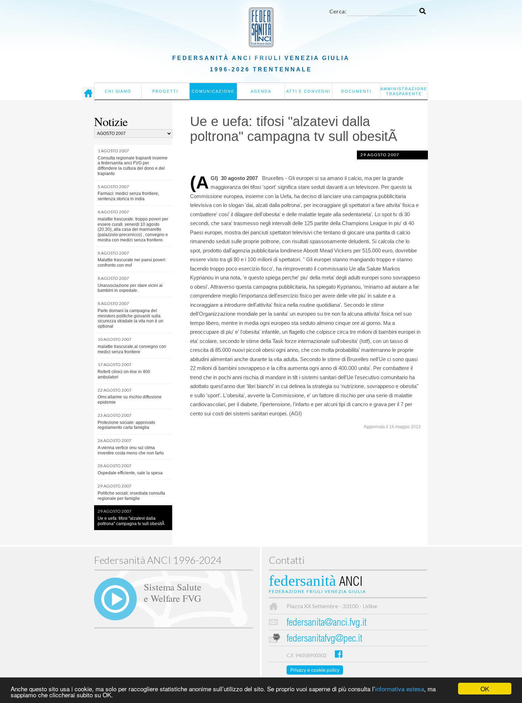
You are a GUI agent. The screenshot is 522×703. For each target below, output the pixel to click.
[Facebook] (338, 654)
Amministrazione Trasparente (403, 91)
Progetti (165, 91)
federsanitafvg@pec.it (324, 639)
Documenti (356, 91)
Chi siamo (118, 91)
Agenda (261, 91)
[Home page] (88, 93)
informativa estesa (399, 688)
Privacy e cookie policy (314, 670)
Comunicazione (213, 91)
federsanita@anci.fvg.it (326, 623)
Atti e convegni (308, 91)
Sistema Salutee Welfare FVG (172, 592)
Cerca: (337, 11)
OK (484, 688)
